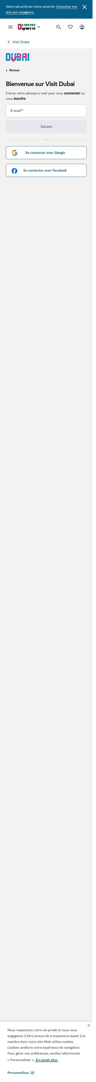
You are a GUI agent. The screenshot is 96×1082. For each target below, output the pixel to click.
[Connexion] (82, 27)
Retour (14, 70)
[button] (20, 1072)
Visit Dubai (20, 42)
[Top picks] (70, 27)
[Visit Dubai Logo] (17, 57)
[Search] (58, 27)
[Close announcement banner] (84, 6)
